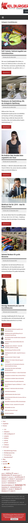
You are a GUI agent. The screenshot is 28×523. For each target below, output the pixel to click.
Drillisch (6, 438)
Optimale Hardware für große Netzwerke (11, 255)
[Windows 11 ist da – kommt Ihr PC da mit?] (2, 405)
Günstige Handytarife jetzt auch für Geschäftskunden (13, 307)
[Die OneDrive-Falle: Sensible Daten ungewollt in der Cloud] (2, 338)
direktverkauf (11, 477)
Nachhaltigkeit (12, 482)
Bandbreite (16, 473)
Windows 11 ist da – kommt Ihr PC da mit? (14, 404)
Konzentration (4, 480)
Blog (4, 459)
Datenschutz (5, 477)
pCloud (6, 442)
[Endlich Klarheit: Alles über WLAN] (2, 395)
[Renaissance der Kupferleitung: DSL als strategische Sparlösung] (2, 334)
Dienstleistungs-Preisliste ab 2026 (12, 350)
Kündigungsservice (9, 452)
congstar (6, 436)
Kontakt (5, 461)
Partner (5, 425)
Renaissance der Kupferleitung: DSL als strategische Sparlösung (13, 102)
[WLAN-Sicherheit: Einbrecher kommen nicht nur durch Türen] (2, 397)
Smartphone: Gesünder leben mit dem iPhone (15, 375)
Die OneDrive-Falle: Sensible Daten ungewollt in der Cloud (12, 156)
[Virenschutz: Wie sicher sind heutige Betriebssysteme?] (2, 368)
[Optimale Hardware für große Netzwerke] (2, 382)
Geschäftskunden (20, 477)
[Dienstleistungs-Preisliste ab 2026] (2, 350)
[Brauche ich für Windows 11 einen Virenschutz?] (2, 373)
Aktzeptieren (14, 519)
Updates (5, 489)
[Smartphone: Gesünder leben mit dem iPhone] (2, 376)
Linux (19, 480)
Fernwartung (7, 455)
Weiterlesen (6, 72)
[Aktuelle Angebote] (2, 413)
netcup (6, 440)
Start (4, 421)
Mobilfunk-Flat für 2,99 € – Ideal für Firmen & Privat (13, 205)
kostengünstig (12, 480)
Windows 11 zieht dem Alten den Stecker (14, 388)
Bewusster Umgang (17, 475)
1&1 (5, 429)
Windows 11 (6, 490)
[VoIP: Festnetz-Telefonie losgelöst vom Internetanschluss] (2, 329)
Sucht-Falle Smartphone (10, 391)
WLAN (12, 490)
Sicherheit (20, 485)
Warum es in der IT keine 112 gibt (12, 357)
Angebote (5, 423)
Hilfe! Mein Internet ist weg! (11, 410)
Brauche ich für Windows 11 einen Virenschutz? (15, 372)
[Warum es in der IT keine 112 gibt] (2, 357)
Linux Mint (4, 482)
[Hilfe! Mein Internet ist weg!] (2, 411)
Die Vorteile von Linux (10, 407)
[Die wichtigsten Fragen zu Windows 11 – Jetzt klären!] (2, 384)
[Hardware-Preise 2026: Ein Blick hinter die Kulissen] (2, 342)
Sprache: (5, 463)
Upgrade (11, 489)
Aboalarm (6, 431)
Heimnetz (12, 478)
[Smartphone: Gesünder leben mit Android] (2, 379)
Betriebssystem (7, 475)
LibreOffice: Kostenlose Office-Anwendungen (15, 401)
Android (3, 473)
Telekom (6, 444)
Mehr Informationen (18, 517)
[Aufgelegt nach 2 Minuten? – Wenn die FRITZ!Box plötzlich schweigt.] (2, 346)
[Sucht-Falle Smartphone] (2, 392)
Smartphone (5, 487)
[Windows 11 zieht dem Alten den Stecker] (2, 389)
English (7, 469)
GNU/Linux (5, 478)
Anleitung (9, 473)
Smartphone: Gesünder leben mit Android (14, 378)
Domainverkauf (8, 457)
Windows (18, 489)
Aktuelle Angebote (9, 413)
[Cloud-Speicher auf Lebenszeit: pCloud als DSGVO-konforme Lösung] (2, 364)
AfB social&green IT (9, 434)
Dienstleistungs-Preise (10, 450)
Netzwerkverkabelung (8, 485)
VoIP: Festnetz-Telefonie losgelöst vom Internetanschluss (14, 52)
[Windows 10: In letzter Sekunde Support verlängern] (2, 360)
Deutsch (7, 467)
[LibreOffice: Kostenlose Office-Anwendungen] (2, 402)
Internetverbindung (20, 478)
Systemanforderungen (16, 487)
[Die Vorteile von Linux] (2, 408)
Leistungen (6, 447)
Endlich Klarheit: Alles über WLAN (12, 394)
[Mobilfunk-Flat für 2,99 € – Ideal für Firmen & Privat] (2, 353)
